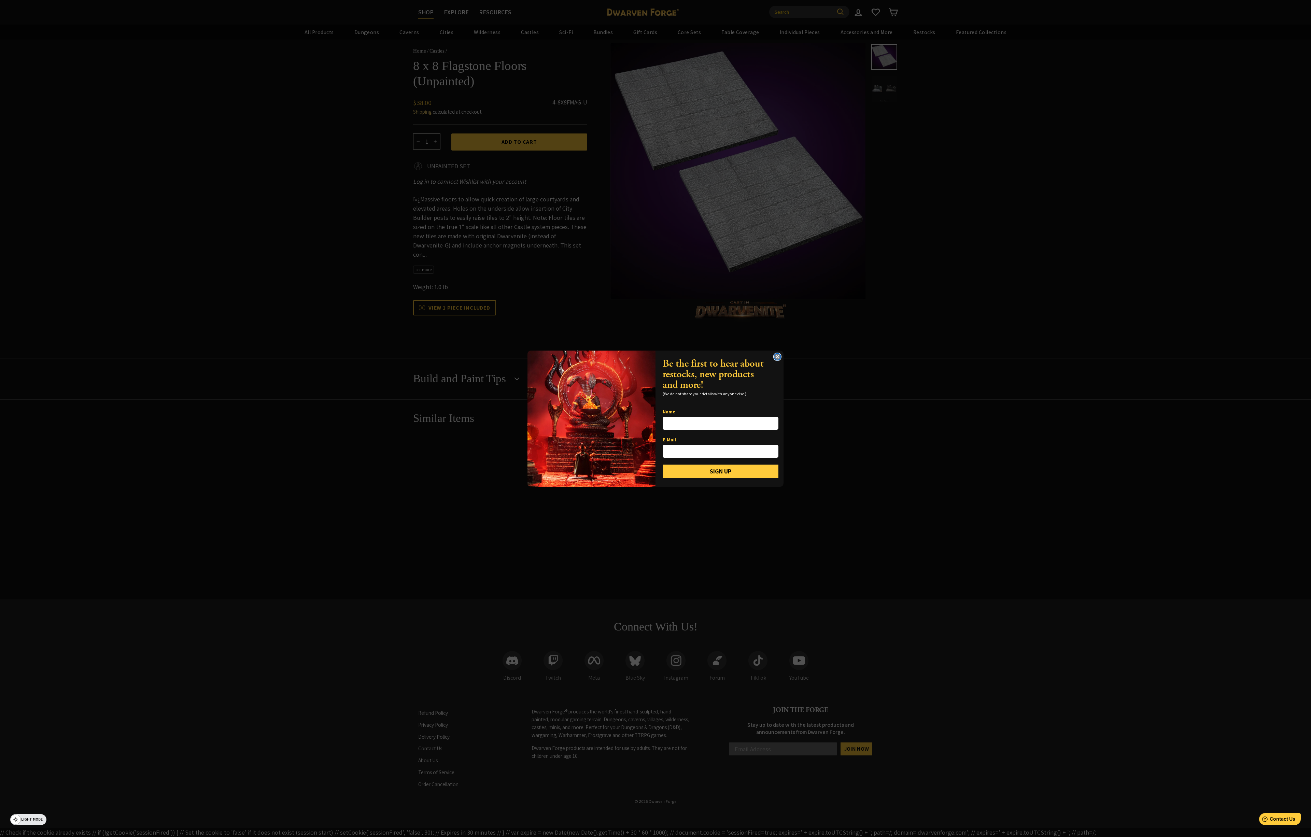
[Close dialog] (777, 356)
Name (669, 412)
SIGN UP (720, 471)
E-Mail (669, 440)
